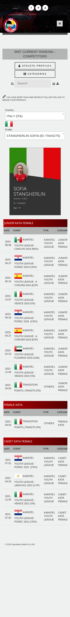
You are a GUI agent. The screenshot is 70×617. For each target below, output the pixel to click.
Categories (37, 74)
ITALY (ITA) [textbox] (14, 116)
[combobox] (35, 116)
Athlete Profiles (36, 66)
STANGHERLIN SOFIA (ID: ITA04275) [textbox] (33, 135)
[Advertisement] (35, 581)
